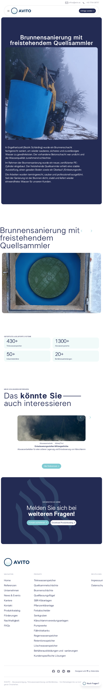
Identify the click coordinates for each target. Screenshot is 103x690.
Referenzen (10, 585)
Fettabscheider (42, 610)
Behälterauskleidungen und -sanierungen (56, 651)
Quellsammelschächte (46, 585)
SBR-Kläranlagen (43, 600)
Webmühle (95, 671)
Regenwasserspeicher (46, 635)
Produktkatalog (12, 610)
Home (7, 580)
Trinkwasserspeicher (45, 580)
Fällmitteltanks (42, 630)
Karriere (8, 600)
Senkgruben (40, 615)
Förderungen (11, 615)
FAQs (7, 625)
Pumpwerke (40, 625)
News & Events (12, 595)
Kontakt (8, 605)
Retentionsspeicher (44, 641)
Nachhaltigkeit (11, 620)
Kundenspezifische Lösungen (50, 656)
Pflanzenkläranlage (44, 605)
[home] (21, 11)
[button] (8, 10)
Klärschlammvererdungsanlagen (51, 620)
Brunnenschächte (43, 590)
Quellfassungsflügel (44, 595)
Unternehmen (11, 590)
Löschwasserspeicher (46, 646)
